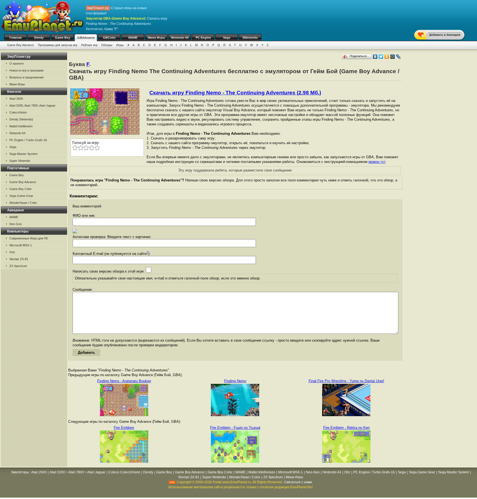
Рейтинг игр (89, 45)
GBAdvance (86, 37)
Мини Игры (156, 37)
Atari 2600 (16, 98)
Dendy (39, 37)
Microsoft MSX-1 (20, 245)
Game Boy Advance (20, 45)
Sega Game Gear (21, 195)
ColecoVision (18, 112)
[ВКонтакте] (375, 56)
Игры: (120, 45)
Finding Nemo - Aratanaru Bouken (124, 381)
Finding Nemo (235, 381)
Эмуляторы (20, 472)
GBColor (109, 37)
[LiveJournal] (398, 56)
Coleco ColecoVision (124, 472)
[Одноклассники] (387, 56)
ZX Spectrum (18, 266)
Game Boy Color (20, 189)
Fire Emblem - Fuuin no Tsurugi (235, 428)
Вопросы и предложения (26, 77)
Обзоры (106, 45)
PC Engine (203, 37)
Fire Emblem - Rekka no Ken (346, 428)
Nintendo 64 (180, 37)
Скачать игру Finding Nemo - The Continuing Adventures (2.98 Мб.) (235, 93)
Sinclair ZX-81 (18, 259)
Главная (15, 37)
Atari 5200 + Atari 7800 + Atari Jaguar (77, 472)
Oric (12, 252)
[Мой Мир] (393, 56)
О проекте (16, 63)
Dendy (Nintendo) (21, 119)
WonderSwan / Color (23, 202)
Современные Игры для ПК (28, 238)
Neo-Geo (15, 224)
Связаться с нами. (298, 482)
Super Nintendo (19, 160)
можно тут (377, 162)
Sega (226, 37)
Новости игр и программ (26, 70)
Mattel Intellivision (21, 126)
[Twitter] (381, 56)
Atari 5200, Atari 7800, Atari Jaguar (32, 105)
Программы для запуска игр (57, 45)
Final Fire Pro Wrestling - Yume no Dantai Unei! (346, 381)
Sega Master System (23, 153)
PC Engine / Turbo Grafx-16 (28, 140)
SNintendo (250, 37)
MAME (132, 37)
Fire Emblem (124, 428)
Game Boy (62, 37)
